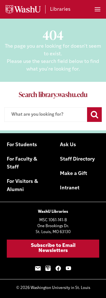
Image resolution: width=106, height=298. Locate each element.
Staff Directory (77, 159)
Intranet (69, 188)
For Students (22, 145)
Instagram (48, 268)
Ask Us (68, 145)
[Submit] (94, 114)
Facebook (58, 268)
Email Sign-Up (38, 268)
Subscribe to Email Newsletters (53, 248)
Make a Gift (73, 173)
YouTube (68, 268)
